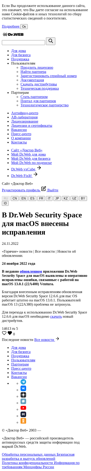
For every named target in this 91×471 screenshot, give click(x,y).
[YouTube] (23, 409)
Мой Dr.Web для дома (28, 154)
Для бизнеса (21, 55)
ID (5, 203)
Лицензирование (24, 121)
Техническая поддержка (40, 88)
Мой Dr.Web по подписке (31, 163)
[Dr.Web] (13, 35)
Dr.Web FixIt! (22, 176)
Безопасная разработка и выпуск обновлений (38, 456)
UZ (74, 198)
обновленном (31, 271)
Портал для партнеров (38, 101)
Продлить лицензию (37, 67)
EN (23, 198)
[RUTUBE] (23, 416)
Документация (32, 80)
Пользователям (23, 360)
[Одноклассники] (23, 422)
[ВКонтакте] (23, 390)
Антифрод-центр (24, 113)
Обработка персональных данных (29, 454)
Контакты (19, 142)
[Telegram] (23, 383)
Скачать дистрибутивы (39, 84)
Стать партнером (34, 97)
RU (6, 198)
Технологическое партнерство (45, 105)
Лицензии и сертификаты (31, 126)
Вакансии (19, 130)
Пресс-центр (21, 134)
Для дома (18, 51)
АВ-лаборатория (24, 117)
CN (15, 198)
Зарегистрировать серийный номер (49, 76)
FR (41, 198)
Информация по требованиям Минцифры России (41, 465)
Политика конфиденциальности (28, 463)
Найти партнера (33, 72)
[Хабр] (23, 403)
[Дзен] (23, 396)
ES (32, 198)
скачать (56, 316)
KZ (66, 198)
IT (49, 198)
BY (83, 198)
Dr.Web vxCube (23, 169)
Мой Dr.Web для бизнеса (30, 158)
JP (57, 198)
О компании (21, 138)
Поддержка (20, 59)
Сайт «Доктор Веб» (26, 150)
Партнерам (20, 364)
